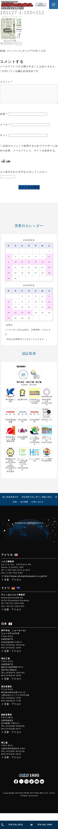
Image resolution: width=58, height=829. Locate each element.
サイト (4, 135)
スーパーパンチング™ (20, 51)
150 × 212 (39, 51)
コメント (6, 81)
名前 (3, 114)
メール (5, 124)
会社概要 (24, 502)
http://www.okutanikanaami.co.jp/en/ (25, 576)
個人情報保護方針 (10, 497)
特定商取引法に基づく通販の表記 (37, 497)
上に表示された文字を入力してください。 (25, 172)
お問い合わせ (37, 502)
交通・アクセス (12, 579)
